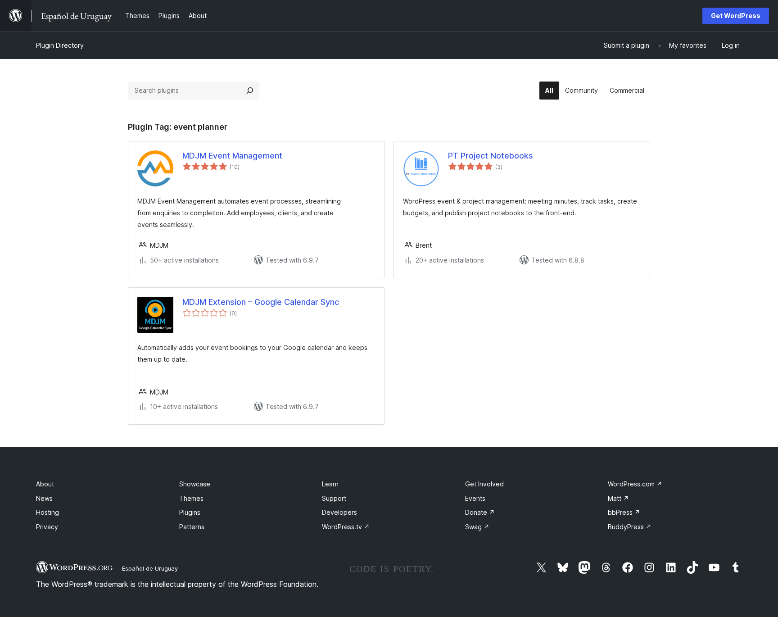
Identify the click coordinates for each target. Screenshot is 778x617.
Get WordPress (735, 15)
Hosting (47, 512)
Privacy (47, 527)
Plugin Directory (60, 45)
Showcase (194, 484)
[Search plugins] (250, 91)
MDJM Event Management (232, 155)
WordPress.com (635, 484)
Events (475, 498)
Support (334, 498)
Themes (191, 498)
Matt (618, 498)
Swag (477, 527)
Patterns (191, 527)
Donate (480, 512)
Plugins (189, 512)
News (44, 498)
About (45, 484)
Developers (339, 512)
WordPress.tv (346, 527)
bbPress (624, 512)
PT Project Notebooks (490, 155)
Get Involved (484, 484)
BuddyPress (629, 527)
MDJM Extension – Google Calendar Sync (260, 302)
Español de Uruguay (150, 568)
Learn (330, 484)
